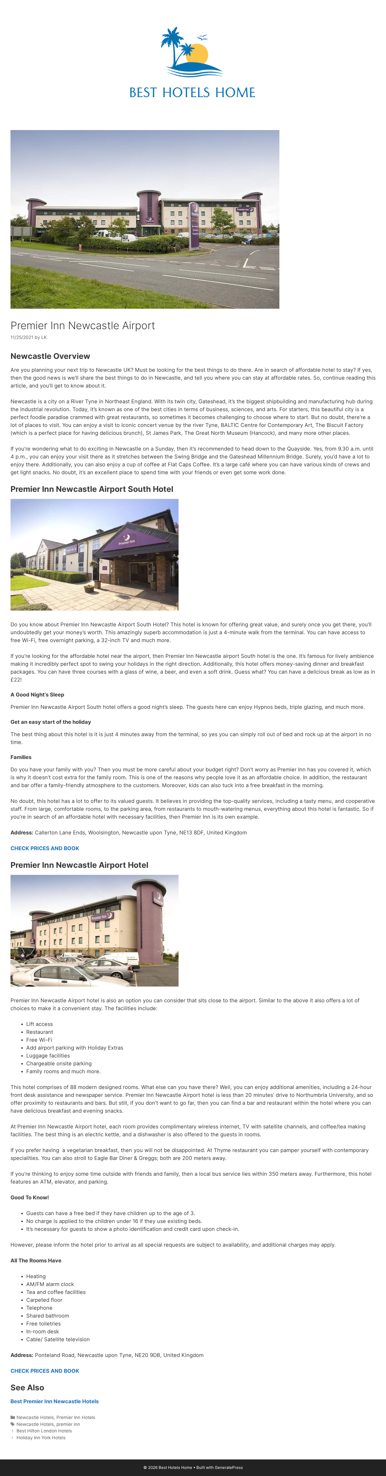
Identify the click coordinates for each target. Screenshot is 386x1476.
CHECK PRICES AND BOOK (45, 848)
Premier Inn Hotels (75, 1417)
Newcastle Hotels (35, 1417)
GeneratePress (229, 1467)
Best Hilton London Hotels (44, 1430)
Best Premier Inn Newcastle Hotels (55, 1401)
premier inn (68, 1424)
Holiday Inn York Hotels (41, 1437)
